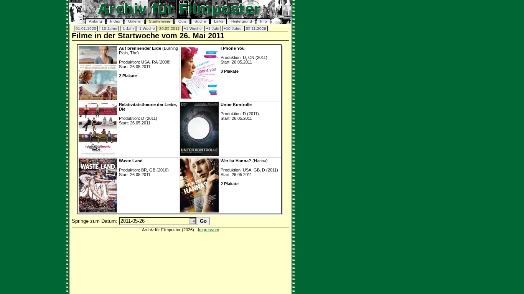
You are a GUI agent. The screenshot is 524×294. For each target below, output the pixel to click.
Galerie (134, 21)
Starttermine (159, 21)
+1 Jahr (212, 28)
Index (115, 21)
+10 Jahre (233, 28)
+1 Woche (193, 28)
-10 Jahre (109, 28)
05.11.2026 (256, 28)
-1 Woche (146, 28)
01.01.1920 (86, 28)
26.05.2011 (169, 28)
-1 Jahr (128, 28)
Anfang (95, 21)
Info (263, 21)
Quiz (182, 21)
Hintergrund (241, 21)
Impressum (208, 229)
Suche (200, 21)
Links (218, 21)
